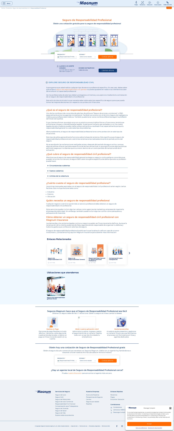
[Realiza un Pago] (52, 322)
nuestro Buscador (75, 373)
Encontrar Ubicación (117, 399)
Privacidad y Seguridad (94, 426)
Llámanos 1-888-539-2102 (121, 410)
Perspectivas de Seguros (94, 397)
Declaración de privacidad (155, 427)
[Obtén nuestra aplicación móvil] (87, 322)
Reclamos (142, 4)
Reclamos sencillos (121, 329)
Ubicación (149, 4)
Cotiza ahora (107, 57)
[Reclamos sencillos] (121, 322)
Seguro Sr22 (59, 397)
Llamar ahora (108, 70)
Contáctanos (117, 407)
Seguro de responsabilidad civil (21, 8)
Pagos (136, 4)
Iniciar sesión (157, 4)
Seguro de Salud (60, 410)
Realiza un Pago (52, 329)
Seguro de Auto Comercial (64, 401)
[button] (170, 408)
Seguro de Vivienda (61, 408)
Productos (9, 8)
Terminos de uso (83, 426)
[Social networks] (116, 426)
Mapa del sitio (74, 426)
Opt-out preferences (141, 427)
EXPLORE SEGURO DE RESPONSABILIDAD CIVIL (71, 82)
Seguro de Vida (60, 413)
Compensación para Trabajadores (66, 406)
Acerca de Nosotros (92, 395)
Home (3, 8)
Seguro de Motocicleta (62, 399)
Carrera (88, 399)
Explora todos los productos (64, 415)
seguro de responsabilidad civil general (71, 89)
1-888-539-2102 (167, 4)
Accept (149, 424)
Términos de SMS (106, 426)
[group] (56, 253)
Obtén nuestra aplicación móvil (87, 329)
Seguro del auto (60, 395)
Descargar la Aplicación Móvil (123, 412)
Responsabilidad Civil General (65, 404)
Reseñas (89, 404)
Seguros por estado (92, 401)
